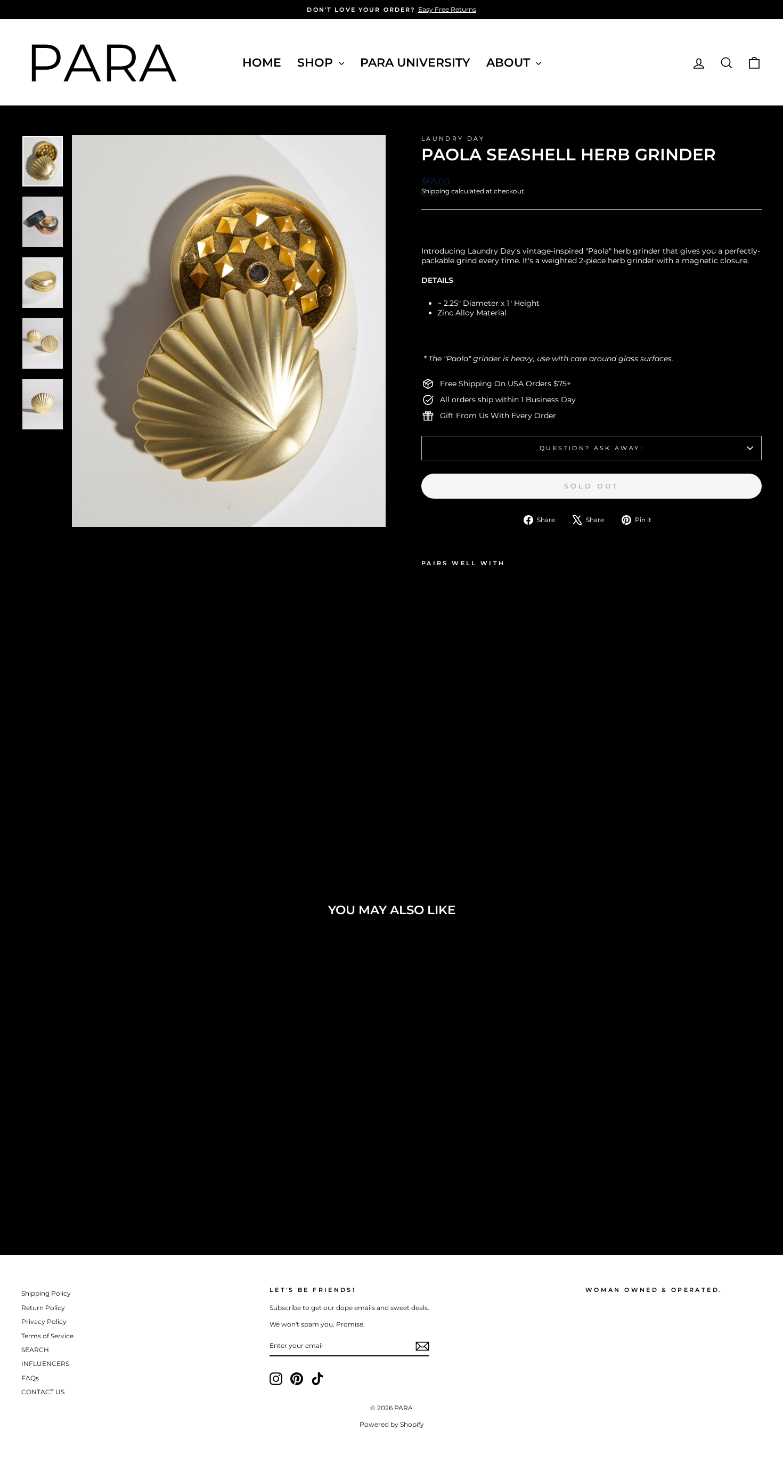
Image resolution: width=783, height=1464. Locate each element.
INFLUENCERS (45, 1364)
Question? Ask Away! (591, 448)
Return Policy (43, 1308)
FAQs (30, 1378)
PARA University (415, 62)
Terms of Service (47, 1336)
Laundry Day (453, 138)
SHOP (316, 62)
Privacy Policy (44, 1321)
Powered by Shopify (392, 1424)
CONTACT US (42, 1392)
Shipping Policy (46, 1293)
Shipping (435, 191)
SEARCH (35, 1350)
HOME (261, 62)
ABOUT (509, 62)
